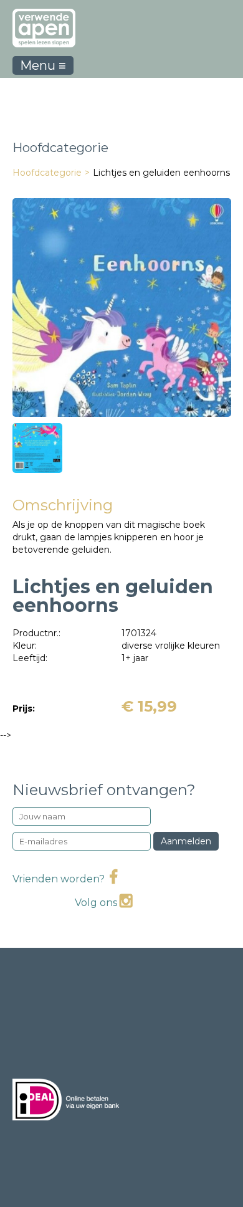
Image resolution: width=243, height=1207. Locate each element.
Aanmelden (186, 841)
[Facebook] (113, 879)
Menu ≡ (43, 65)
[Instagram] (126, 903)
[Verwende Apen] (43, 23)
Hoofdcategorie (47, 172)
